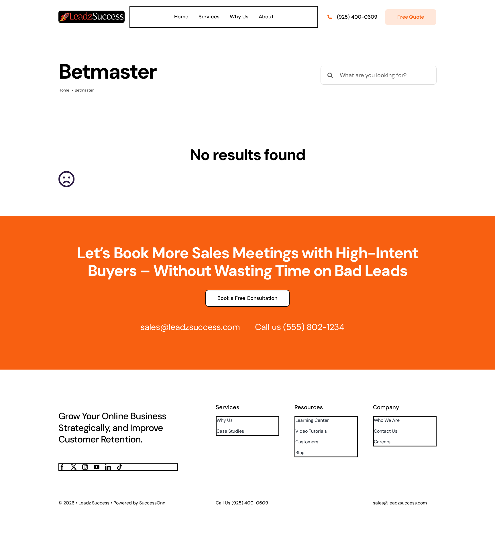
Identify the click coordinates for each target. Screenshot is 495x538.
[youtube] (96, 467)
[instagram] (85, 467)
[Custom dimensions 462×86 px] (91, 13)
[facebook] (62, 467)
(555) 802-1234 (313, 327)
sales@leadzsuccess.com (190, 327)
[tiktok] (119, 467)
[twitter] (73, 467)
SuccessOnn (152, 503)
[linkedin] (108, 467)
